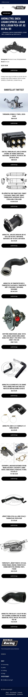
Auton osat (6, 13)
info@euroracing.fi (5, 2)
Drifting (4, 670)
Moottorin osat (12, 59)
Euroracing (5, 664)
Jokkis (4, 667)
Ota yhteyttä (13, 692)
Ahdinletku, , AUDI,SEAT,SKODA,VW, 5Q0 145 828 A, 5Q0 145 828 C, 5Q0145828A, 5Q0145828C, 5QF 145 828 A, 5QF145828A (14, 236)
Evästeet (20, 692)
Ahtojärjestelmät (21, 59)
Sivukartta (20, 694)
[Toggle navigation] (3, 7)
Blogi (3, 673)
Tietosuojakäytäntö (10, 694)
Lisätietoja (14, 70)
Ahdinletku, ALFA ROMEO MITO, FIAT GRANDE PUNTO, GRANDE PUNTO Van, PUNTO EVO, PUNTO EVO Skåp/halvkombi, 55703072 (14, 386)
